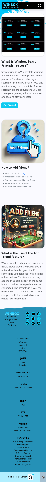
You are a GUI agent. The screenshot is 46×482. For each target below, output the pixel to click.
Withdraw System (23, 464)
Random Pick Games (23, 387)
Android (23, 345)
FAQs (23, 404)
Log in (24, 173)
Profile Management (23, 458)
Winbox (10, 4)
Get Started (9, 105)
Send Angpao (23, 444)
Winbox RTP (23, 416)
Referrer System (23, 453)
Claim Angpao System (23, 441)
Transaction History (23, 450)
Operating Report (23, 456)
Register (23, 365)
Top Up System (23, 461)
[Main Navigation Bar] (39, 5)
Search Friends (23, 447)
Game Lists (23, 427)
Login (23, 362)
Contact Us (23, 376)
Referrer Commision (23, 430)
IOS (23, 348)
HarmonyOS (23, 350)
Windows (23, 342)
